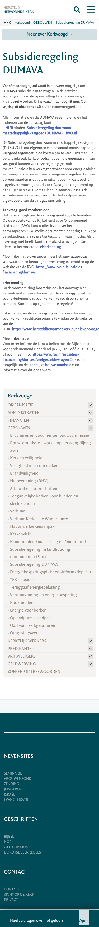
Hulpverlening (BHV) (29, 481)
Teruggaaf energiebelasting (35, 587)
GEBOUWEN (42, 22)
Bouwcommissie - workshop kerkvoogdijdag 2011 (50, 446)
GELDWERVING (22, 664)
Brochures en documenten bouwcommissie (49, 435)
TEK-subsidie (22, 579)
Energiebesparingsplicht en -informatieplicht (50, 572)
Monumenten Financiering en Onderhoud (48, 541)
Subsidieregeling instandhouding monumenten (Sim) (40, 553)
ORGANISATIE (20, 405)
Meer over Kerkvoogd (48, 34)
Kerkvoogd (22, 22)
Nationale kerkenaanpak (32, 526)
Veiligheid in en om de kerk (35, 465)
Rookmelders (22, 602)
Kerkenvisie (20, 534)
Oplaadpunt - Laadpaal (31, 617)
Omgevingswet (23, 632)
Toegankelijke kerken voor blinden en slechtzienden (44, 500)
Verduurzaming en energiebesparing (43, 595)
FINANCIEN (18, 420)
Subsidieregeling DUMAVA (74, 22)
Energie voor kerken (28, 610)
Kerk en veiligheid (26, 458)
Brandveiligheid (24, 473)
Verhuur (17, 511)
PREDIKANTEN (21, 648)
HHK (7, 22)
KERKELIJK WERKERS (27, 641)
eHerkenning (50, 247)
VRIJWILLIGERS (22, 656)
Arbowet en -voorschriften (33, 488)
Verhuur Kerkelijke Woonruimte (39, 518)
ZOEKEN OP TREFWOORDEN (34, 671)
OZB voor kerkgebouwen (32, 625)
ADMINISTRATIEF (23, 412)
